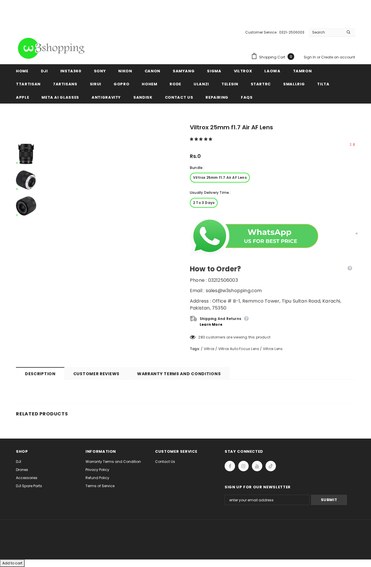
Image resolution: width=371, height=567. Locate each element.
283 (201, 337)
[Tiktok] (270, 466)
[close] (353, 11)
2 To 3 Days (203, 202)
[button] (201, 139)
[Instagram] (243, 466)
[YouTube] (257, 466)
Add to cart (12, 563)
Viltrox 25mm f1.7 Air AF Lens (220, 177)
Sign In (310, 57)
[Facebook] (230, 466)
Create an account (338, 57)
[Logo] (52, 48)
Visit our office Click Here (185, 17)
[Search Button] (348, 32)
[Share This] (355, 233)
